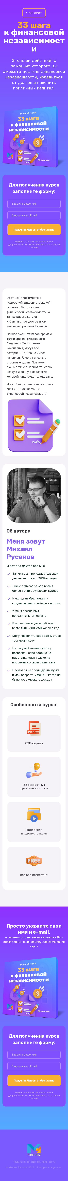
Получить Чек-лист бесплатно (34, 229)
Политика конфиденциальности (34, 1161)
